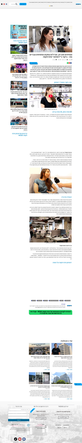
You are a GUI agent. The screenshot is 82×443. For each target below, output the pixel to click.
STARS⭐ (51, 5)
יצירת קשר (59, 427)
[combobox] (13, 4)
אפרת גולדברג (68, 300)
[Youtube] (4, 4)
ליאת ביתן (45, 300)
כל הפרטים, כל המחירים (41, 418)
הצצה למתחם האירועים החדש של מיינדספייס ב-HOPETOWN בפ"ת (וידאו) (40, 386)
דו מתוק (62, 300)
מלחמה (68, 2)
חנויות (53, 2)
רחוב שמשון (40, 300)
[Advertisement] (50, 17)
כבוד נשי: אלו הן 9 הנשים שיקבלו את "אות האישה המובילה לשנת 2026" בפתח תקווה (19, 93)
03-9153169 (40, 424)
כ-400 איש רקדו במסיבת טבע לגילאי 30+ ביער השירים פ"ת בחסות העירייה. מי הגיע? (19, 75)
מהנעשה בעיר (32, 2)
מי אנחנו (65, 427)
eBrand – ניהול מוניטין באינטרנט (16, 425)
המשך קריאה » (69, 369)
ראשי (71, 2)
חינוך (39, 2)
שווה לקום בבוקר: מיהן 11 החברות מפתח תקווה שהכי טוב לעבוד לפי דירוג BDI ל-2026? (40, 357)
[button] (71, 63)
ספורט (42, 2)
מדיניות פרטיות (66, 425)
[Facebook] (6, 4)
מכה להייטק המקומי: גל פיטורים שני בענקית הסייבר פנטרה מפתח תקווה (63, 357)
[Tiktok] (1, 4)
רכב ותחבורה (49, 2)
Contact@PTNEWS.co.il (40, 425)
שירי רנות (33, 300)
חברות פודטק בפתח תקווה (54, 300)
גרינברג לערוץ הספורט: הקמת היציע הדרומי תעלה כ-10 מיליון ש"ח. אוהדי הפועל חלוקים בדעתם (19, 57)
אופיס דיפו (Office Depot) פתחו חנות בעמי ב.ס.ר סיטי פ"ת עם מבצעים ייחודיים (19, 110)
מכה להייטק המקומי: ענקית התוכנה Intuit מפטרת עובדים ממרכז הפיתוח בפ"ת (61, 386)
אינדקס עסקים (58, 425)
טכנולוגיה (62, 2)
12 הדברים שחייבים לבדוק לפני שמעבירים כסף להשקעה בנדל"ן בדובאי (19, 128)
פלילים (45, 2)
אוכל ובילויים (57, 2)
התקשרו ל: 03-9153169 (63, 417)
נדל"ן (65, 2)
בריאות (36, 2)
